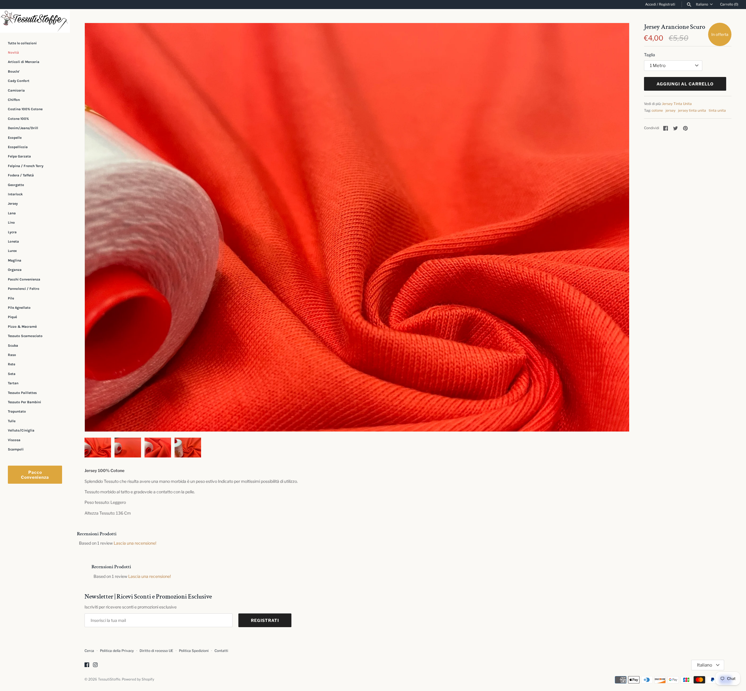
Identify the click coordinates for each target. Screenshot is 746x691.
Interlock (15, 194)
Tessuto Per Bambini (24, 402)
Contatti (221, 651)
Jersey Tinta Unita (677, 104)
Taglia (649, 54)
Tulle (11, 421)
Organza (15, 270)
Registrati (667, 4)
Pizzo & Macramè (22, 327)
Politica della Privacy (117, 651)
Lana (12, 213)
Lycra (12, 232)
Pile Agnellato (19, 308)
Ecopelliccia (18, 147)
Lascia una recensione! (135, 543)
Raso (12, 355)
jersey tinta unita (692, 110)
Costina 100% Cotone (25, 109)
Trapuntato (17, 411)
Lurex (12, 251)
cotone (657, 110)
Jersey (13, 203)
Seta (11, 374)
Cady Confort (18, 81)
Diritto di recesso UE (156, 651)
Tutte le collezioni (22, 43)
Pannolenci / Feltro (23, 289)
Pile (11, 298)
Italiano (702, 4)
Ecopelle (15, 138)
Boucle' (14, 71)
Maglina (14, 260)
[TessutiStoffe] (35, 21)
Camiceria (16, 90)
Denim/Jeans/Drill (23, 128)
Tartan (13, 383)
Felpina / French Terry (25, 166)
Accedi (650, 4)
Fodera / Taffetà (21, 175)
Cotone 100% (18, 119)
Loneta (13, 241)
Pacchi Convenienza (24, 279)
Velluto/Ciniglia (21, 430)
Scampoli (16, 449)
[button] (616, 227)
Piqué (12, 317)
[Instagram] (95, 665)
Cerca (89, 651)
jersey (670, 110)
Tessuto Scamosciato (25, 336)
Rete (11, 364)
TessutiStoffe (109, 679)
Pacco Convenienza (35, 475)
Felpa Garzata (19, 156)
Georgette (16, 185)
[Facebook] (87, 665)
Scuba (13, 345)
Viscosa (14, 440)
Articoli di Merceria (23, 62)
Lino (11, 222)
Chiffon (14, 100)
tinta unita (717, 110)
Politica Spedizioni (194, 651)
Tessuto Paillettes (22, 393)
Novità (13, 52)
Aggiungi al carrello (685, 83)
